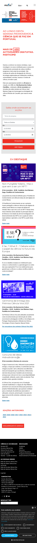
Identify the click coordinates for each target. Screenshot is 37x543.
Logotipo (3, 473)
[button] (18, 540)
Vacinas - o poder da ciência (9, 455)
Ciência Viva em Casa (7, 450)
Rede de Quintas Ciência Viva (9, 469)
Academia (22, 446)
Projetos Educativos (25, 452)
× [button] (35, 507)
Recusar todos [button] (27, 535)
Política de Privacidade (7, 481)
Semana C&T (4, 446)
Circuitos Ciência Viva (7, 448)
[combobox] (33, 508)
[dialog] (18, 524)
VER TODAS (18, 147)
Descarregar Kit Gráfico (13, 425)
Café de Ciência (5, 454)
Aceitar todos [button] (9, 535)
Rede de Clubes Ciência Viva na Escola (8, 464)
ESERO (21, 448)
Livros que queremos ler (7, 452)
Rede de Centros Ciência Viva (9, 461)
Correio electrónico (6, 479)
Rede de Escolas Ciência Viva (9, 467)
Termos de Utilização (7, 482)
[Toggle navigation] (34, 5)
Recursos (22, 450)
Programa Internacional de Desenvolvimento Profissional (27, 455)
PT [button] (20, 5)
